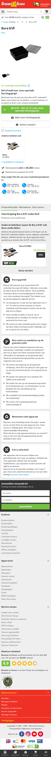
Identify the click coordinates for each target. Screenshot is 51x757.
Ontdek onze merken (10, 613)
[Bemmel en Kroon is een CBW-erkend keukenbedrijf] (33, 745)
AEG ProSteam (7, 626)
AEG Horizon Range (9, 616)
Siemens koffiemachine (11, 642)
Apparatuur (7, 560)
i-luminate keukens (9, 537)
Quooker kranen (8, 576)
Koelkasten (5, 586)
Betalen (4, 705)
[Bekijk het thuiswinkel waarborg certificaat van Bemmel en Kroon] (41, 4)
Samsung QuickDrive (10, 635)
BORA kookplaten (8, 596)
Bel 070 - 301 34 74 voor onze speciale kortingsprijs (27, 109)
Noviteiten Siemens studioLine (13, 619)
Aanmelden (25, 506)
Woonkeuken (6, 543)
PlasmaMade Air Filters (10, 639)
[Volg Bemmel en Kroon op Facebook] (21, 734)
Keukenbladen (7, 530)
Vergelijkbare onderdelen (13, 162)
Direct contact (27, 124)
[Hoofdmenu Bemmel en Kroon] (3, 12)
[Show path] (22, 22)
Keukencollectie (7, 520)
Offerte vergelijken (8, 550)
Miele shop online (8, 599)
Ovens (4, 593)
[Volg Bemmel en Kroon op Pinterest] (40, 734)
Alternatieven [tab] (25, 207)
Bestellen (5, 698)
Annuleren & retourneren (11, 708)
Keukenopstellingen (9, 527)
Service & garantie (8, 711)
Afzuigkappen (7, 589)
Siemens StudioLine (9, 645)
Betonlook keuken (8, 546)
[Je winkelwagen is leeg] (47, 12)
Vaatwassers (6, 579)
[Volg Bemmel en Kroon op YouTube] (34, 734)
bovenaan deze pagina (19, 474)
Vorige (5, 22)
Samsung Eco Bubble (10, 629)
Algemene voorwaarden (32, 729)
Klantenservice (8, 692)
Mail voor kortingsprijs (27, 117)
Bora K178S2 (25, 246)
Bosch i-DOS (6, 622)
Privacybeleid (14, 729)
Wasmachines (7, 566)
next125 (4, 533)
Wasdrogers (6, 570)
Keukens (5, 514)
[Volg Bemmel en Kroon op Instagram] (28, 734)
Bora (3, 33)
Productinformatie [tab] (9, 207)
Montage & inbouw (9, 715)
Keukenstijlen (6, 523)
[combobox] (25, 11)
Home (12, 22)
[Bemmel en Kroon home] (13, 4)
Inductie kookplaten (9, 583)
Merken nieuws (8, 606)
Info (41, 254)
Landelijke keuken (8, 540)
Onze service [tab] (38, 207)
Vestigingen (7, 720)
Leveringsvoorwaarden (10, 553)
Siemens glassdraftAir (10, 632)
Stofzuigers (6, 573)
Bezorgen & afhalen (9, 702)
